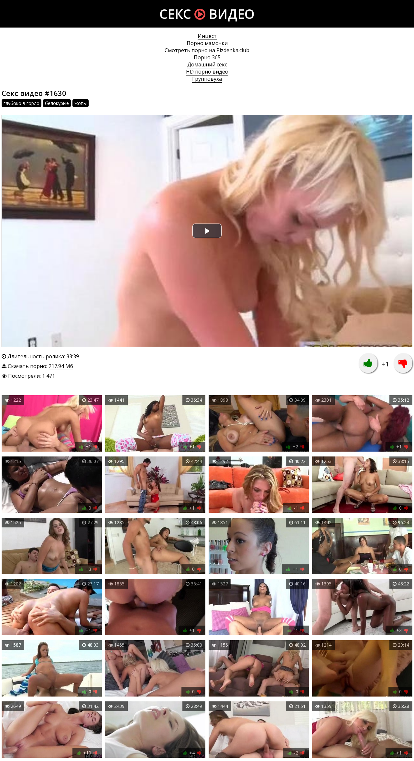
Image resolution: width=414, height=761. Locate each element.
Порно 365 (207, 57)
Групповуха (207, 78)
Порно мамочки (207, 43)
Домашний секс (207, 64)
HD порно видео (207, 71)
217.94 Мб (61, 366)
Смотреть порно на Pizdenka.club (207, 50)
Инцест (207, 36)
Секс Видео (207, 14)
